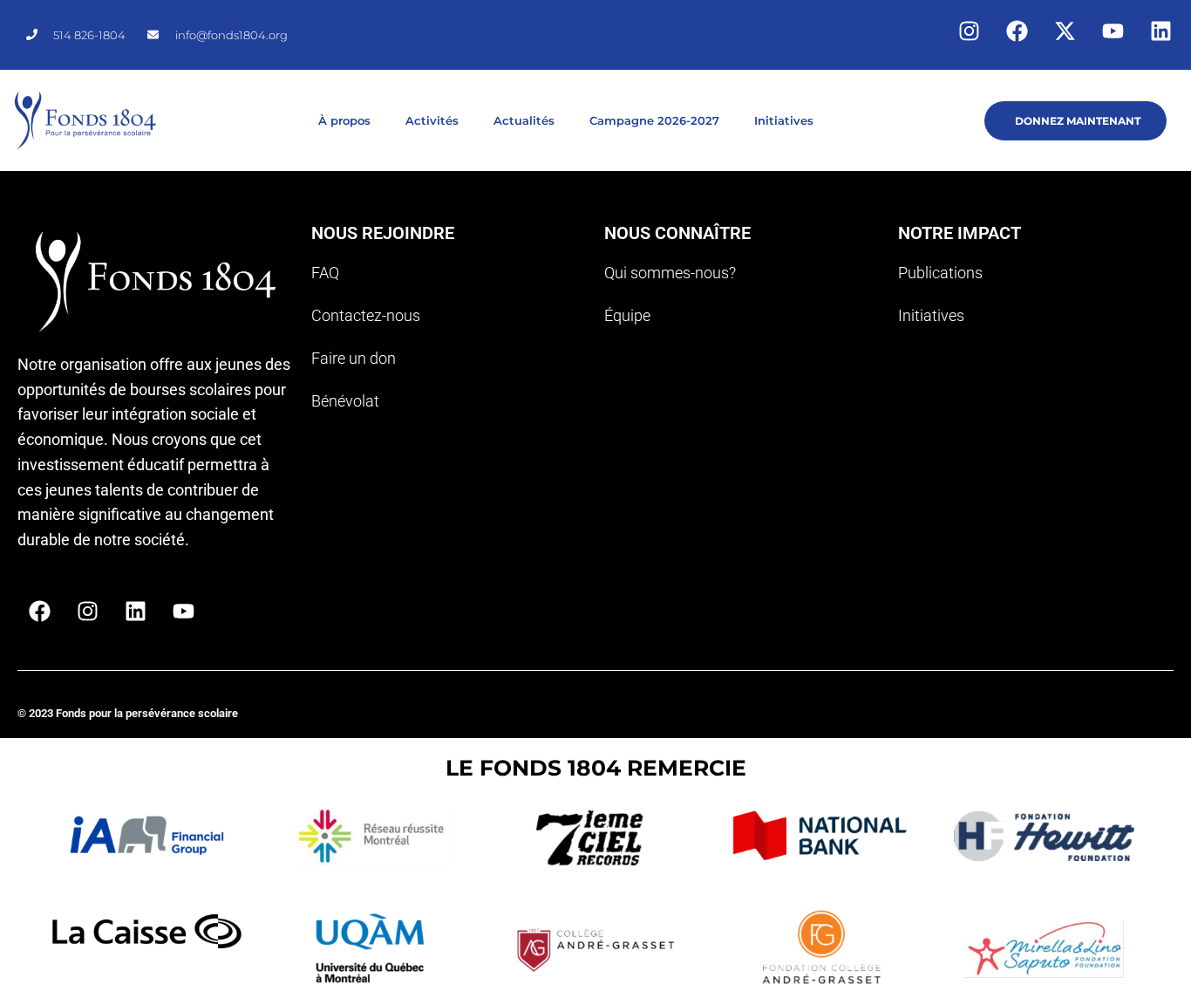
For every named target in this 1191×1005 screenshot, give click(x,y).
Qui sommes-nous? (670, 272)
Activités (432, 120)
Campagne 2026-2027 (654, 120)
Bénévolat (345, 401)
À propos (344, 120)
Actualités (524, 120)
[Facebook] (1016, 30)
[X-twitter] (1064, 30)
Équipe (627, 315)
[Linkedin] (1160, 30)
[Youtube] (1112, 30)
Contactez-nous (365, 315)
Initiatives (783, 120)
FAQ (325, 272)
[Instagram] (968, 30)
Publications (940, 272)
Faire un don (353, 358)
